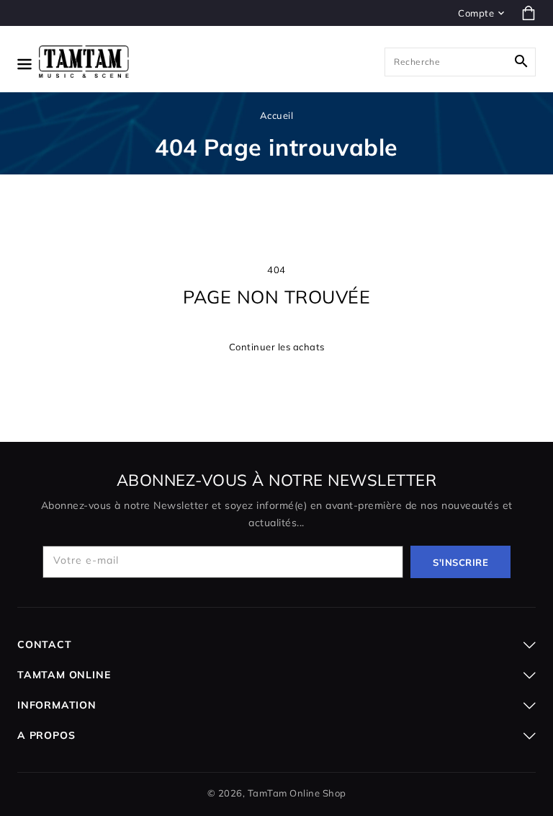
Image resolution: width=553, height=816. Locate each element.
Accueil (277, 115)
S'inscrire (460, 562)
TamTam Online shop (297, 793)
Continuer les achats (277, 346)
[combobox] (460, 62)
